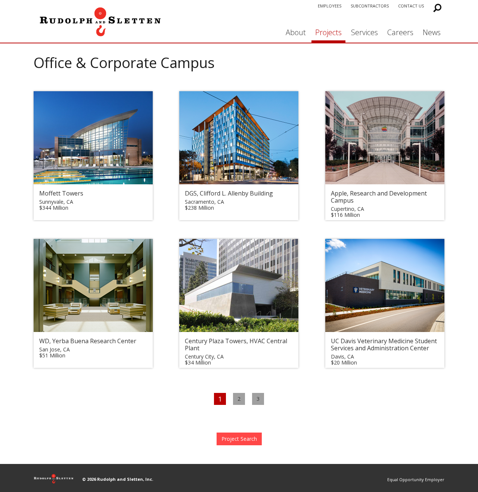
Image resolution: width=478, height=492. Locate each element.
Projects (328, 32)
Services (364, 32)
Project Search (239, 438)
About (296, 32)
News (432, 32)
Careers (400, 32)
